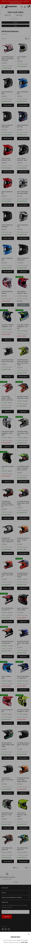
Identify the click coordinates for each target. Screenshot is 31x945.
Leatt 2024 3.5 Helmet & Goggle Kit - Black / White (8, 433)
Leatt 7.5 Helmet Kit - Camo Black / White (23, 192)
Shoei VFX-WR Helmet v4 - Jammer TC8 (7, 642)
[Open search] (22, 7)
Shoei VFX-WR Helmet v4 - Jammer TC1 (7, 609)
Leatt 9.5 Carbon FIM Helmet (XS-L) (22, 259)
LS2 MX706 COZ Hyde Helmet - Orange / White (23, 539)
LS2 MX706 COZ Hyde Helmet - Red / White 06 (7, 574)
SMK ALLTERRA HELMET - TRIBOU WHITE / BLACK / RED (7, 398)
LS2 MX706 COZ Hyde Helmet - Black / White (8, 360)
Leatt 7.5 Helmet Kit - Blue (7, 259)
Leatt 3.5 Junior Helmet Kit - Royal (22, 292)
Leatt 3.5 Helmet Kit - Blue (23, 92)
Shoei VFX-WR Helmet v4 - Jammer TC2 (23, 677)
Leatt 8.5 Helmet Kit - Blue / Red (23, 126)
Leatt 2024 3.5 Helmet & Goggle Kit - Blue (8, 325)
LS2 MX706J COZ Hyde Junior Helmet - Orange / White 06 (23, 779)
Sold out (23, 305)
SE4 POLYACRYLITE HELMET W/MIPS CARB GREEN (8, 744)
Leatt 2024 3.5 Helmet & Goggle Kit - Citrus (23, 710)
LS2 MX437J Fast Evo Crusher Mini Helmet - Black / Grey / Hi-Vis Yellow (23, 362)
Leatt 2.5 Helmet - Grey (22, 57)
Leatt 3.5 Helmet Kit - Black (7, 92)
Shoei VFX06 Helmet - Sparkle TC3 (23, 848)
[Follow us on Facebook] (3, 929)
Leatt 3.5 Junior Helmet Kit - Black (22, 159)
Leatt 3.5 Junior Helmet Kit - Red (6, 159)
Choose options (7, 72)
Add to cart (23, 271)
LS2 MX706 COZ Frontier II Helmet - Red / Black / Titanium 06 (7, 504)
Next (26, 867)
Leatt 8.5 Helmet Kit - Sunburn (7, 292)
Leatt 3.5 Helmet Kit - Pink (23, 225)
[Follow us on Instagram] (6, 929)
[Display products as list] (28, 38)
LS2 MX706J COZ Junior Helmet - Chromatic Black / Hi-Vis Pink (23, 468)
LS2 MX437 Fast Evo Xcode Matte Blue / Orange (22, 574)
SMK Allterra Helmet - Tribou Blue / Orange (23, 397)
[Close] (28, 934)
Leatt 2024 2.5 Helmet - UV (8, 467)
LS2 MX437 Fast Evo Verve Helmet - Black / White (23, 433)
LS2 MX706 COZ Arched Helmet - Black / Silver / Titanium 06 (8, 539)
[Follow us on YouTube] (9, 929)
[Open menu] (2, 6)
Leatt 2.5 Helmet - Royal (6, 677)
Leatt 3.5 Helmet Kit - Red (7, 192)
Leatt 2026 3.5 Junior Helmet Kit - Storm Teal (7, 814)
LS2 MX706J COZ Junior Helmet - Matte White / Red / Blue (8, 58)
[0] (28, 7)
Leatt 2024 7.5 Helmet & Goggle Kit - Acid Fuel (23, 326)
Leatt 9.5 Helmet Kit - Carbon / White (23, 609)
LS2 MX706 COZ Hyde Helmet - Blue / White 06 (23, 643)
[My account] (25, 7)
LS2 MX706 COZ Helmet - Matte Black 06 (7, 779)
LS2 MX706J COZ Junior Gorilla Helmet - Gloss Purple (23, 503)
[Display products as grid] (26, 38)
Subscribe (6, 916)
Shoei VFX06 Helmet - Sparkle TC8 (7, 848)
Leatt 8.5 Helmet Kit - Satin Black (7, 225)
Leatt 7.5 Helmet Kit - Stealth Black (7, 126)
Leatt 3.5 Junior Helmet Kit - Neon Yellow (22, 814)
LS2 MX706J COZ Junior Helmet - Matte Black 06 (23, 744)
